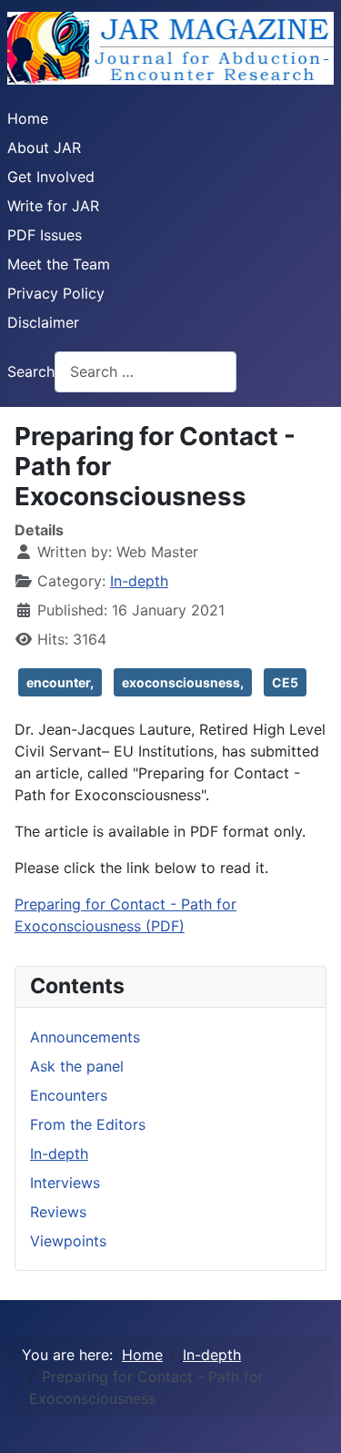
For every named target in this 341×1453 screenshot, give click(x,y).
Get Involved (51, 177)
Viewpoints (68, 1241)
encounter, (60, 682)
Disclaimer (43, 322)
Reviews (58, 1212)
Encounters (68, 1095)
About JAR (44, 147)
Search (31, 371)
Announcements (85, 1037)
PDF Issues (44, 235)
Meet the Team (58, 264)
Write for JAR (53, 206)
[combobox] (145, 371)
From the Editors (87, 1124)
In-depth (139, 581)
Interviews (65, 1183)
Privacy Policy (56, 293)
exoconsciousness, (183, 682)
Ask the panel (77, 1066)
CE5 (285, 682)
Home (27, 118)
